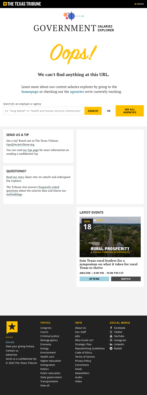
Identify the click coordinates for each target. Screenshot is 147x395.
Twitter (118, 332)
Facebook (119, 328)
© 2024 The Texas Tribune (21, 363)
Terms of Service (85, 356)
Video (78, 381)
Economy (45, 344)
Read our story (15, 177)
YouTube (119, 336)
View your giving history (20, 346)
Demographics (49, 340)
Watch (126, 279)
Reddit (118, 348)
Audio (78, 377)
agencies (77, 91)
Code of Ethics (83, 352)
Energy (44, 348)
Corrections (82, 365)
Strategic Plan (83, 344)
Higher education (50, 360)
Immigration (47, 365)
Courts (44, 332)
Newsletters (82, 373)
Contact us (12, 350)
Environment (48, 352)
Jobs (77, 336)
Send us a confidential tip (21, 358)
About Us (80, 328)
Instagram (120, 340)
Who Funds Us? (84, 340)
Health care (47, 356)
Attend (94, 279)
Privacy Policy (83, 360)
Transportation (49, 381)
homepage (30, 91)
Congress (45, 328)
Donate (10, 342)
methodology (14, 194)
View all (44, 385)
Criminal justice (49, 336)
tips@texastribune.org (20, 144)
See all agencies (129, 111)
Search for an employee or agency (22, 104)
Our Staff (80, 332)
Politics (44, 369)
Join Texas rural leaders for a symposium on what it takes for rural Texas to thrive (108, 264)
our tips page (31, 150)
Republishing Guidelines (90, 348)
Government (65, 28)
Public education (50, 373)
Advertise (11, 354)
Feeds (78, 369)
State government (51, 377)
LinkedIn (119, 344)
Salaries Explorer (106, 28)
